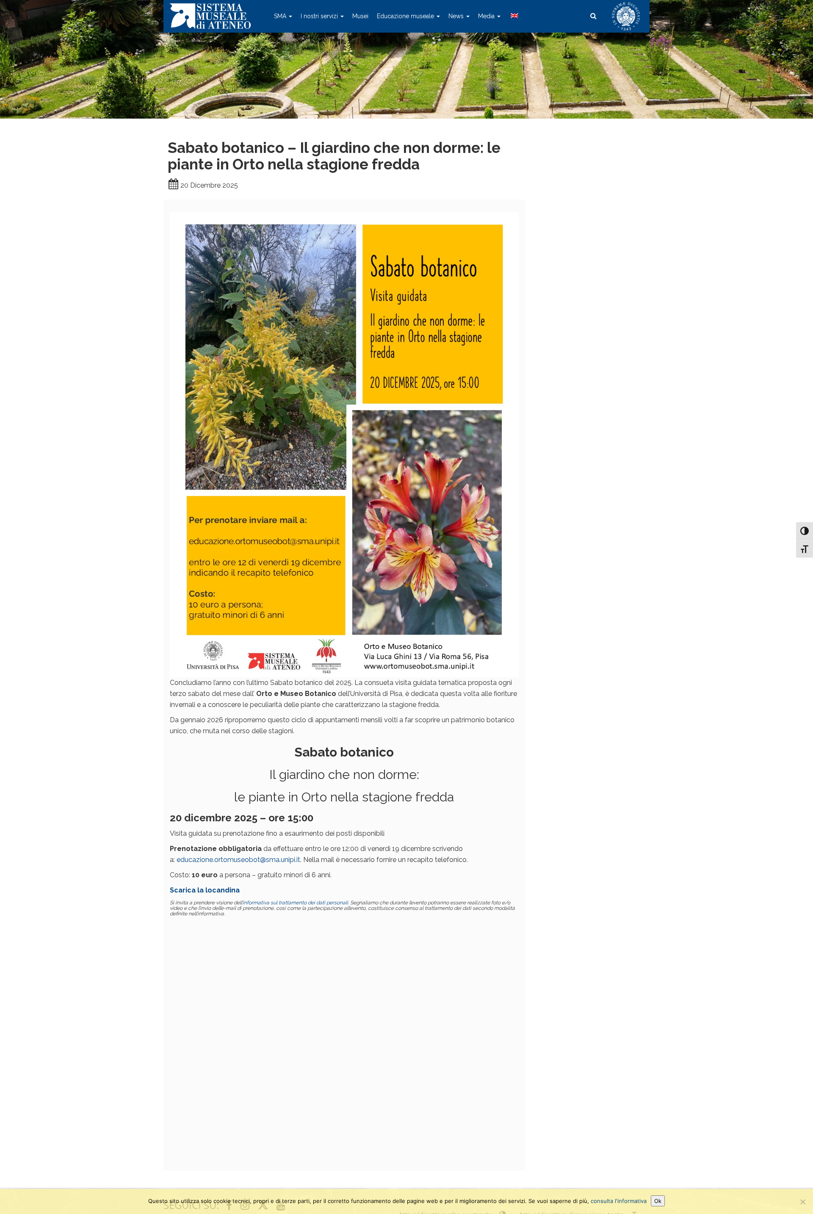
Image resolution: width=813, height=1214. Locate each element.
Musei (360, 16)
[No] (802, 1201)
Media (487, 16)
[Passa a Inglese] (514, 16)
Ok (657, 1200)
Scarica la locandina (205, 890)
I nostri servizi (320, 16)
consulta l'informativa (619, 1200)
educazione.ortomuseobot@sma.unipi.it (238, 860)
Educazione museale (406, 16)
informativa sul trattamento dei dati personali (295, 903)
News (456, 16)
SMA (281, 16)
